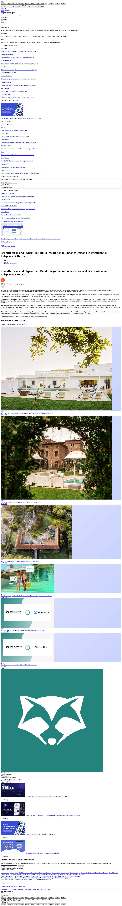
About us (3, 8)
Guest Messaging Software (36, 878)
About (49, 899)
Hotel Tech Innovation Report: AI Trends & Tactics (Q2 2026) (50, 797)
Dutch (37, 3)
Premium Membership (24, 889)
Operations (29, 797)
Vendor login (4, 886)
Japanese (50, 3)
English (9, 3)
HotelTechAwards (37, 889)
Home (6, 260)
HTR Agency (20, 6)
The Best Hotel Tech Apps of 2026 (46, 834)
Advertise (15, 889)
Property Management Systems (9, 873)
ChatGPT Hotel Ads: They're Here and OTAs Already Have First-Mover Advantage (56, 815)
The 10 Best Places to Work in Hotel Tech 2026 (45, 853)
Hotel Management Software (43, 873)
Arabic (32, 3)
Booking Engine (85, 873)
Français (21, 3)
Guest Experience (31, 834)
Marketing (29, 815)
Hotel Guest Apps (11, 874)
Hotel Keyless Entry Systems (25, 874)
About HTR (41, 6)
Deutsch (3, 3)
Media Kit (26, 6)
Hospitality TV (64, 874)
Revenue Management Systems (60, 873)
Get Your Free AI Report (8, 246)
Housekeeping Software (52, 874)
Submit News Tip (6, 889)
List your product (13, 886)
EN (2, 1)
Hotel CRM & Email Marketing (99, 873)
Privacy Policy (35, 899)
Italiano (27, 3)
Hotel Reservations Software (27, 873)
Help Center (46, 889)
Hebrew (63, 3)
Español (15, 3)
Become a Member (12, 6)
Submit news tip (33, 6)
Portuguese (44, 3)
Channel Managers (75, 873)
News (6, 262)
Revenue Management (10, 263)
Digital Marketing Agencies (76, 874)
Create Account (5, 10)
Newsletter (43, 899)
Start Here (4, 6)
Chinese (57, 3)
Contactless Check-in (39, 874)
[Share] (2, 287)
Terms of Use (26, 899)
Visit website (5, 776)
